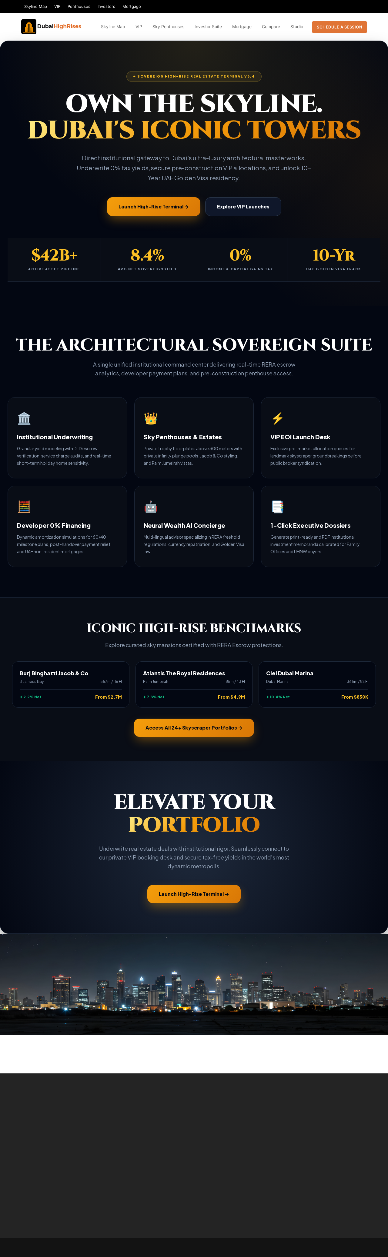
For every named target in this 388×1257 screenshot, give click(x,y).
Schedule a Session (339, 27)
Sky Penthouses (168, 26)
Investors (106, 6)
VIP (57, 6)
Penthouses (79, 6)
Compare (271, 26)
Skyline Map (35, 6)
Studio (296, 26)
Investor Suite (208, 26)
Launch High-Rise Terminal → (154, 206)
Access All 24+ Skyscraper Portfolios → (194, 727)
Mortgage (131, 6)
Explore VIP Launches (243, 206)
